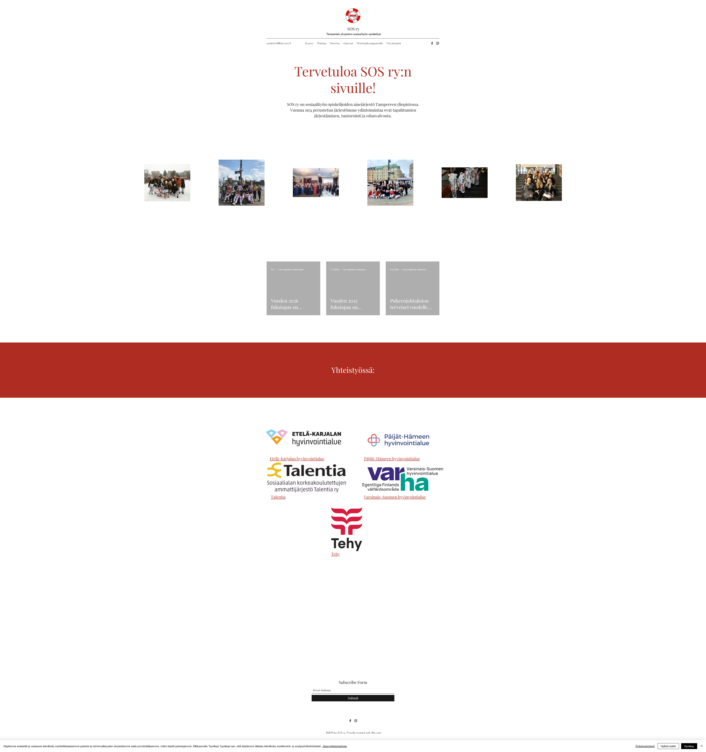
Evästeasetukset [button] (645, 746)
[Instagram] (437, 43)
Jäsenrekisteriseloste (334, 746)
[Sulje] (701, 746)
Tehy (335, 554)
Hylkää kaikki (668, 746)
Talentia (278, 497)
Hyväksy (689, 746)
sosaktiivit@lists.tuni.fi (279, 43)
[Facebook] (432, 43)
